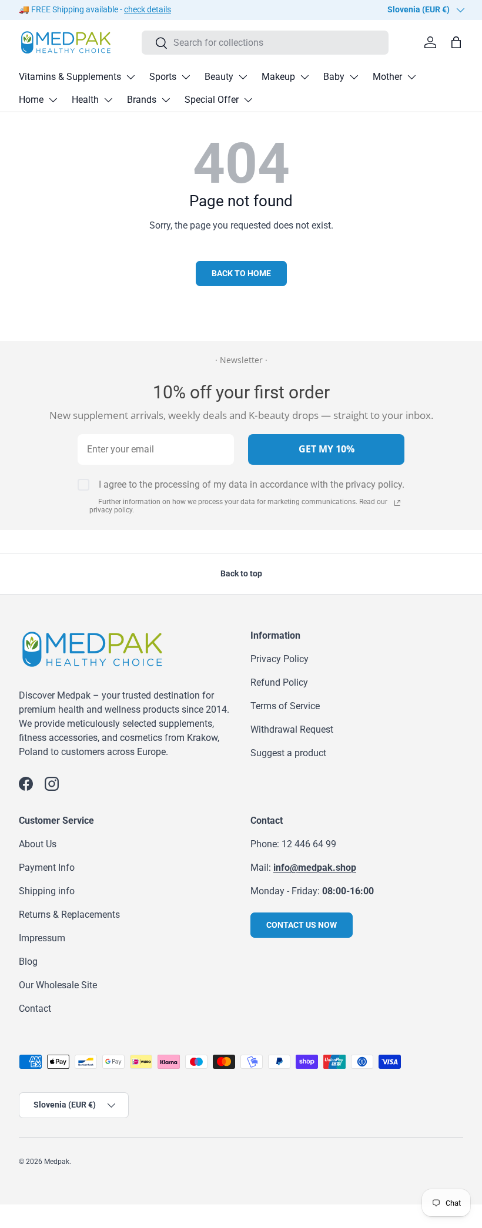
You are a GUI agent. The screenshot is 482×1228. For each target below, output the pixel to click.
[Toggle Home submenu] (53, 100)
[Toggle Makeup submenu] (304, 77)
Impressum (42, 938)
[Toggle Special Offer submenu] (248, 100)
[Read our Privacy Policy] (397, 503)
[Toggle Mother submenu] (411, 77)
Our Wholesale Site (58, 985)
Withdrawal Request (291, 729)
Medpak (56, 1161)
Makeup (278, 76)
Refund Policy (279, 682)
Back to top (241, 573)
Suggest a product (288, 753)
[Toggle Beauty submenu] (243, 77)
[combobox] (265, 43)
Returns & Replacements (69, 914)
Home (31, 99)
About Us (37, 844)
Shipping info (47, 891)
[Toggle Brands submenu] (166, 100)
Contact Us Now (301, 925)
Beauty (219, 76)
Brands (141, 99)
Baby (333, 76)
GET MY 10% (326, 448)
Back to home (241, 273)
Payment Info (47, 867)
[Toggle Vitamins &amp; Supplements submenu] (130, 77)
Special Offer (212, 99)
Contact (35, 1008)
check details (147, 10)
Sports (162, 76)
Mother (387, 76)
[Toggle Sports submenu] (186, 77)
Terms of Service (285, 706)
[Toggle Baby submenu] (354, 77)
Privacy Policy (279, 659)
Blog (28, 961)
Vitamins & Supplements (70, 76)
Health (85, 99)
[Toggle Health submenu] (108, 100)
